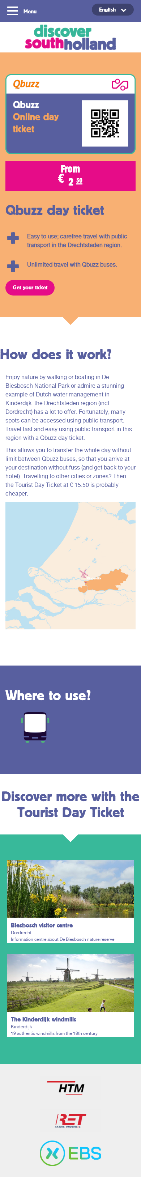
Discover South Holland (70, 37)
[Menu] (13, 10)
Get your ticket (30, 287)
